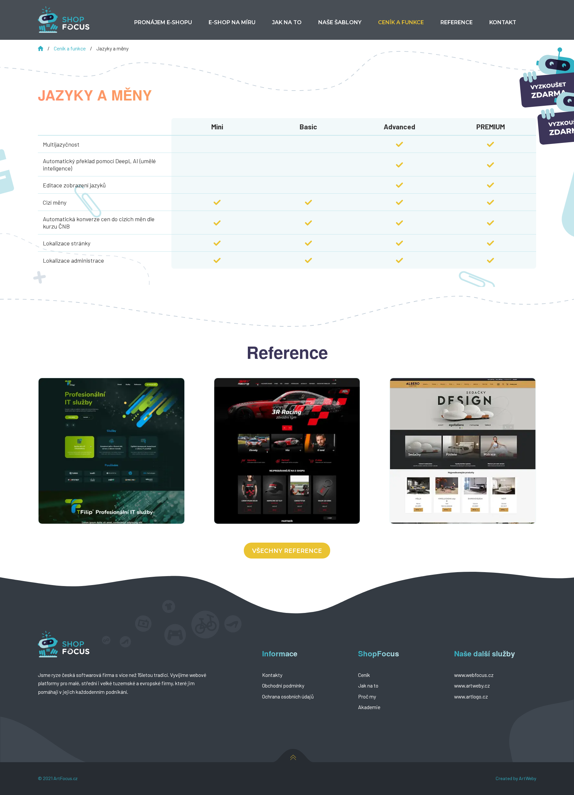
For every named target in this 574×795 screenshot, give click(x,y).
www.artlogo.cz (471, 696)
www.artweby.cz (472, 685)
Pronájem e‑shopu (163, 22)
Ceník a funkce (70, 48)
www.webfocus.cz (474, 675)
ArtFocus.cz (65, 778)
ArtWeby (527, 778)
